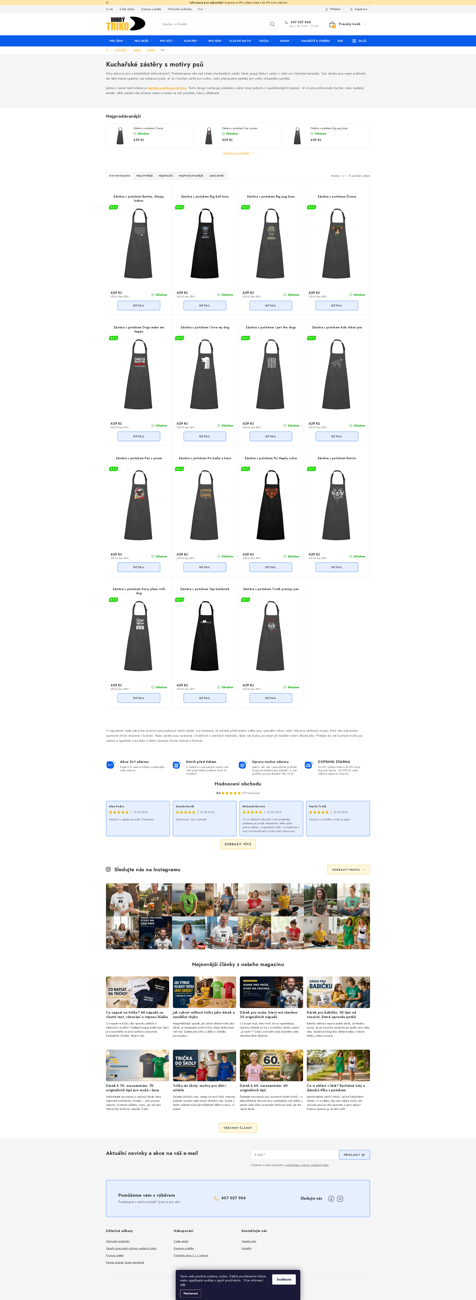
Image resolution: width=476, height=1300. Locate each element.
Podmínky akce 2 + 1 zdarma (191, 1255)
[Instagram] (340, 1199)
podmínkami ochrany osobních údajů (307, 1165)
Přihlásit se (354, 1155)
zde (182, 1284)
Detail (139, 305)
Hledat (272, 24)
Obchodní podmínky (180, 9)
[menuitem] (118, 40)
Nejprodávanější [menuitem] (191, 175)
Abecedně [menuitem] (217, 175)
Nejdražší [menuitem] (166, 175)
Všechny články (238, 1128)
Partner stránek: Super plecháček (125, 1262)
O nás (109, 9)
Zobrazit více (238, 844)
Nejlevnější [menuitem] (144, 175)
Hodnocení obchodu (238, 783)
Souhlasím (284, 1279)
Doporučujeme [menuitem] (119, 175)
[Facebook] (331, 1199)
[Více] (359, 40)
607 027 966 (300, 22)
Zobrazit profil (346, 870)
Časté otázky (127, 9)
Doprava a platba (151, 9)
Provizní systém (115, 1255)
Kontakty (246, 1248)
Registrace (361, 9)
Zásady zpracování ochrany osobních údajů (131, 1248)
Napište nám (249, 1241)
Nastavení (191, 1293)
